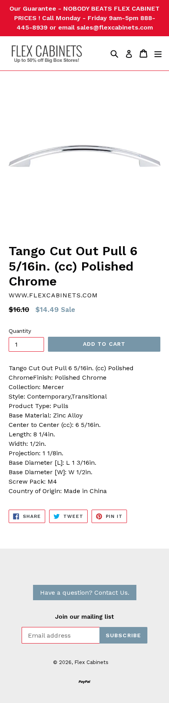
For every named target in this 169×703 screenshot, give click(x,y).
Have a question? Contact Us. (84, 592)
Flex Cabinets (91, 662)
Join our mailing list (84, 616)
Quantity (20, 331)
